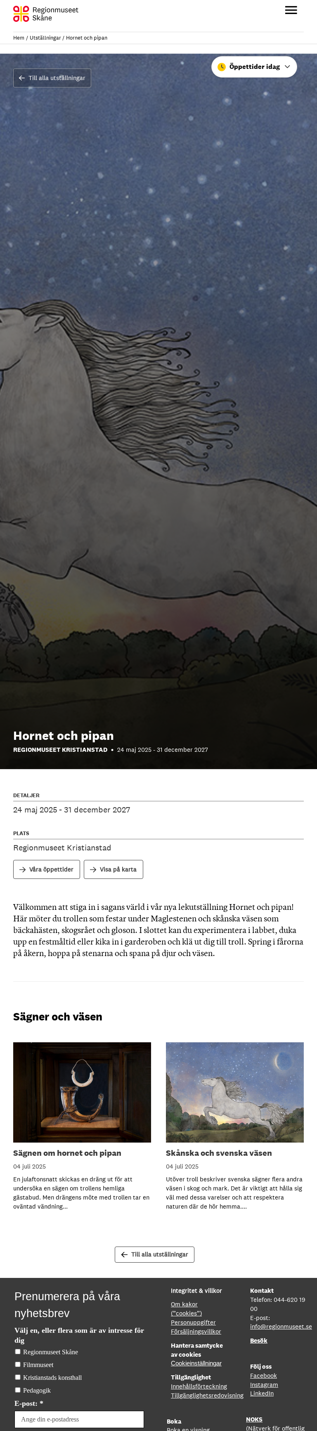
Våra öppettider (51, 869)
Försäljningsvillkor (196, 1331)
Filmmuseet (38, 1364)
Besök (258, 1340)
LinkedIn (262, 1393)
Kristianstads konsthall (52, 1377)
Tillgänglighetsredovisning (207, 1395)
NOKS (254, 1419)
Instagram (264, 1384)
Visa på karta (118, 869)
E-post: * (28, 1403)
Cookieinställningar (196, 1363)
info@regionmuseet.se (281, 1326)
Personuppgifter (193, 1322)
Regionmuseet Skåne (50, 1351)
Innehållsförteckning (199, 1386)
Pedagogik (37, 1390)
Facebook (263, 1375)
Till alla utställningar (56, 78)
